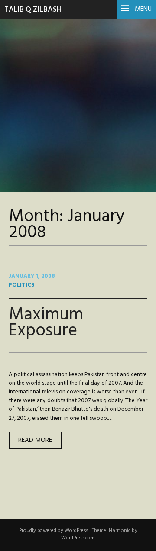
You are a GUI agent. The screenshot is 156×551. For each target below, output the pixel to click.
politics (22, 285)
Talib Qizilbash (33, 9)
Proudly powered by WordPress (53, 531)
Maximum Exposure (46, 323)
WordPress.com (77, 538)
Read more (40, 442)
